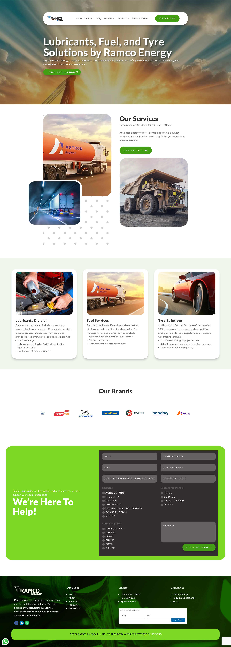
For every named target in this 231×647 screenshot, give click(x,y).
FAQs (176, 601)
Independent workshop (123, 508)
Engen (110, 536)
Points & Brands (140, 18)
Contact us (167, 18)
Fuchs (110, 540)
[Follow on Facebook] (16, 623)
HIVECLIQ (156, 634)
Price (168, 493)
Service (169, 497)
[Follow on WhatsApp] (27, 623)
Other (168, 504)
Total (109, 544)
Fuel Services (98, 320)
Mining (110, 516)
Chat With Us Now (62, 72)
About (72, 598)
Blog (99, 18)
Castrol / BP (115, 528)
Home (79, 18)
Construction (116, 512)
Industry (112, 497)
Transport (113, 504)
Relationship (174, 500)
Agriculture (115, 493)
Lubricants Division (32, 320)
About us (89, 18)
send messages (199, 547)
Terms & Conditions (183, 598)
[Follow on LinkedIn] (22, 623)
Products (122, 18)
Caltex (110, 532)
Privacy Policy (180, 594)
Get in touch (136, 150)
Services (108, 18)
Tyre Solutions (170, 320)
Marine (110, 500)
